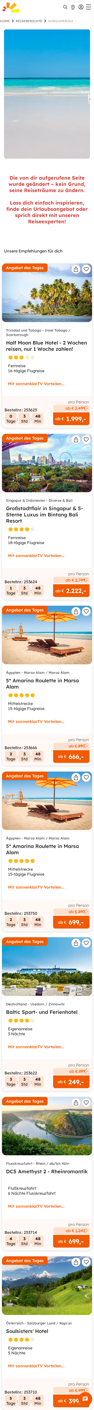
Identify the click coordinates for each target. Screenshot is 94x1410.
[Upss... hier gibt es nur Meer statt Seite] (47, 94)
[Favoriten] (86, 269)
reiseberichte (29, 21)
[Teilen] (75, 269)
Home (5, 21)
